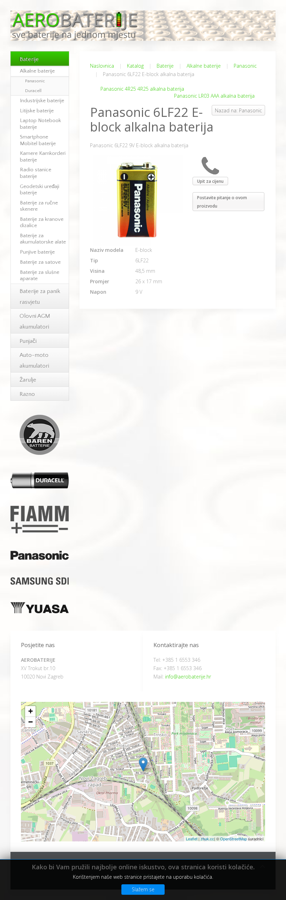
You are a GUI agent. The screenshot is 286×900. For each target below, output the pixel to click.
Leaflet (191, 838)
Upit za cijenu (210, 181)
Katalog (135, 65)
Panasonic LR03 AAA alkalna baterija (214, 95)
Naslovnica (102, 65)
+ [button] (30, 711)
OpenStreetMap (233, 838)
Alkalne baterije (204, 65)
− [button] (30, 722)
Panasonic (245, 65)
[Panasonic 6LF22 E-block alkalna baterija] (138, 200)
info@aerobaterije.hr (188, 676)
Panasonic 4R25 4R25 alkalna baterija (142, 88)
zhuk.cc (207, 838)
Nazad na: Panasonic (238, 110)
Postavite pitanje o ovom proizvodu (222, 202)
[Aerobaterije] (143, 764)
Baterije (165, 65)
